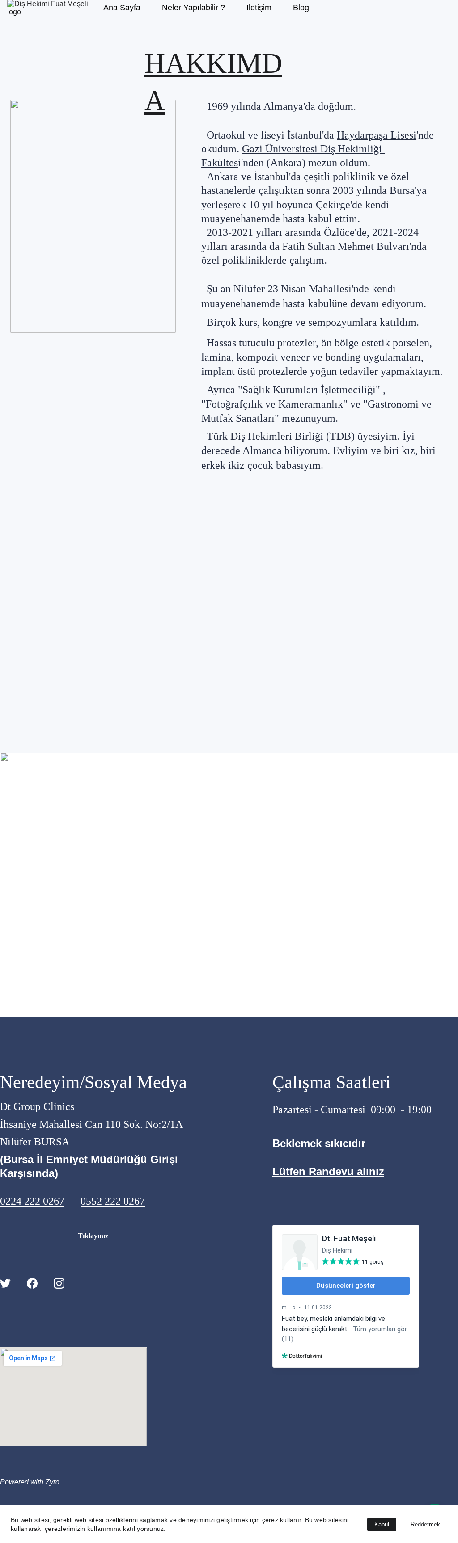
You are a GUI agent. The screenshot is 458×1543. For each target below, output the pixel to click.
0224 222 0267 (32, 1201)
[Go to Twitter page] (5, 1283)
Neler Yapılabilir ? (193, 7)
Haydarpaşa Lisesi (376, 135)
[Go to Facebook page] (32, 1283)
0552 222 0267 (113, 1201)
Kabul (381, 1524)
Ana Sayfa (121, 7)
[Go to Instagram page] (59, 1283)
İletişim (258, 7)
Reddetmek (425, 1524)
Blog (301, 7)
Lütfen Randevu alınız (328, 1171)
